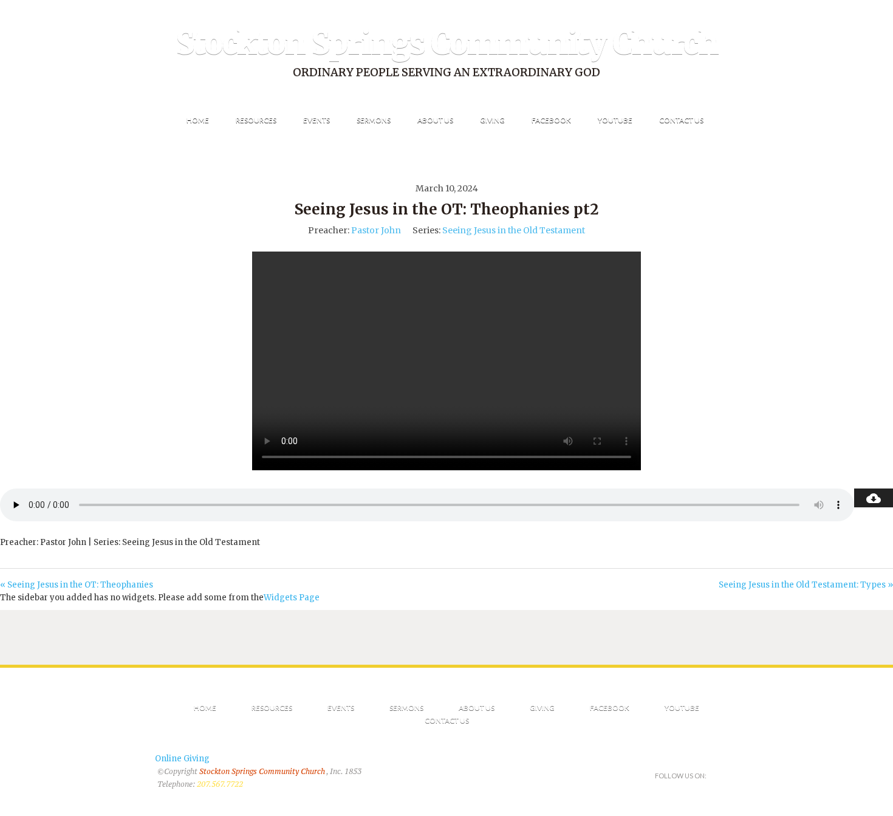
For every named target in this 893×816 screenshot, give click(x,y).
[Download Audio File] (873, 498)
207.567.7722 (220, 784)
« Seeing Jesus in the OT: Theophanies (76, 585)
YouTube (682, 707)
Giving (542, 707)
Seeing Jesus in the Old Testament (513, 230)
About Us (476, 707)
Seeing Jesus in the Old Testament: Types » (806, 585)
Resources (271, 707)
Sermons (406, 707)
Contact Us (447, 720)
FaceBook (609, 707)
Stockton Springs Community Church (447, 43)
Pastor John (376, 230)
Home (205, 707)
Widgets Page (292, 597)
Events (340, 707)
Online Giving (182, 758)
